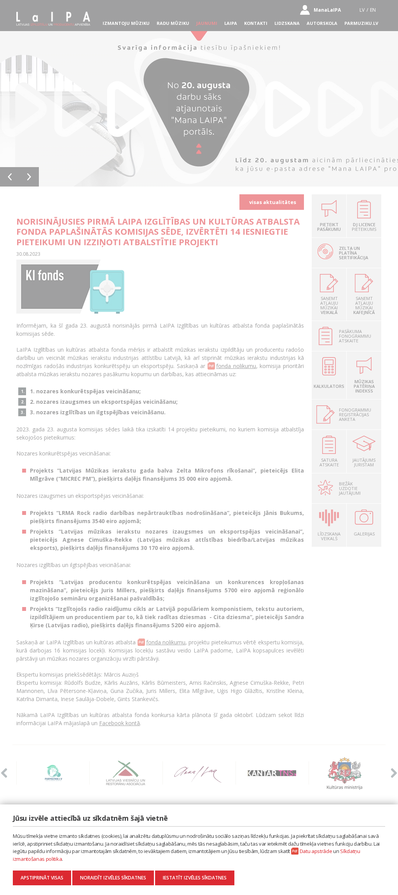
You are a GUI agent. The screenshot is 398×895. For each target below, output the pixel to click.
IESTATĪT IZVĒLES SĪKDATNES (195, 877)
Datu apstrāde (316, 851)
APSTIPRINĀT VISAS (42, 877)
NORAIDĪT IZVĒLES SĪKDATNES (113, 877)
